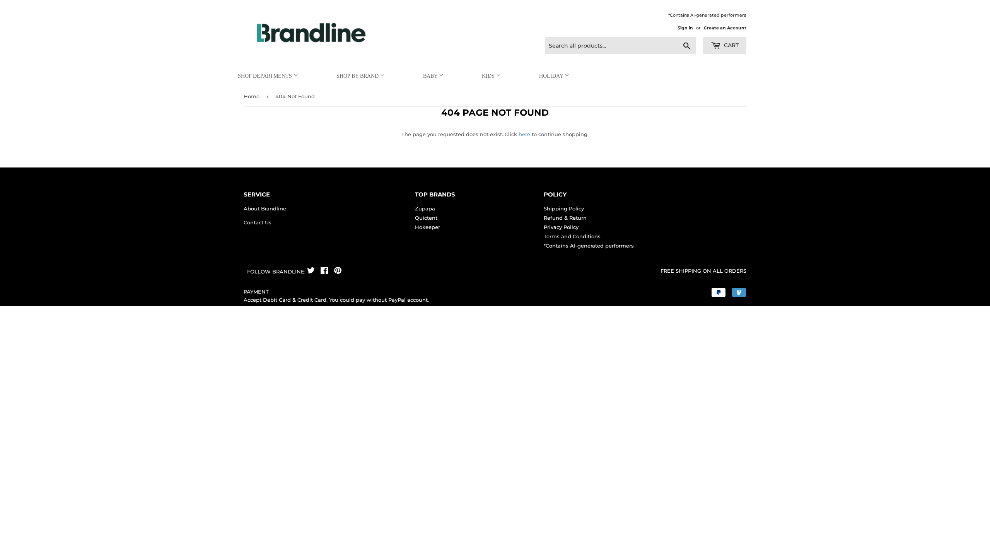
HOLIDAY (552, 76)
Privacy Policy (561, 227)
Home (251, 96)
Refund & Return (565, 218)
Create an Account (725, 28)
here (524, 134)
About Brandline (265, 208)
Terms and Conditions (572, 236)
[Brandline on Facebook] (324, 271)
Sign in (685, 28)
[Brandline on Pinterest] (338, 271)
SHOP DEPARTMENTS (266, 76)
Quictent (426, 218)
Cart (730, 45)
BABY (431, 76)
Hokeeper (427, 227)
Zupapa (425, 208)
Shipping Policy (564, 208)
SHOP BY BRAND (358, 76)
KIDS (489, 76)
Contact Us (257, 222)
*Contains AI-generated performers (589, 246)
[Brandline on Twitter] (311, 271)
